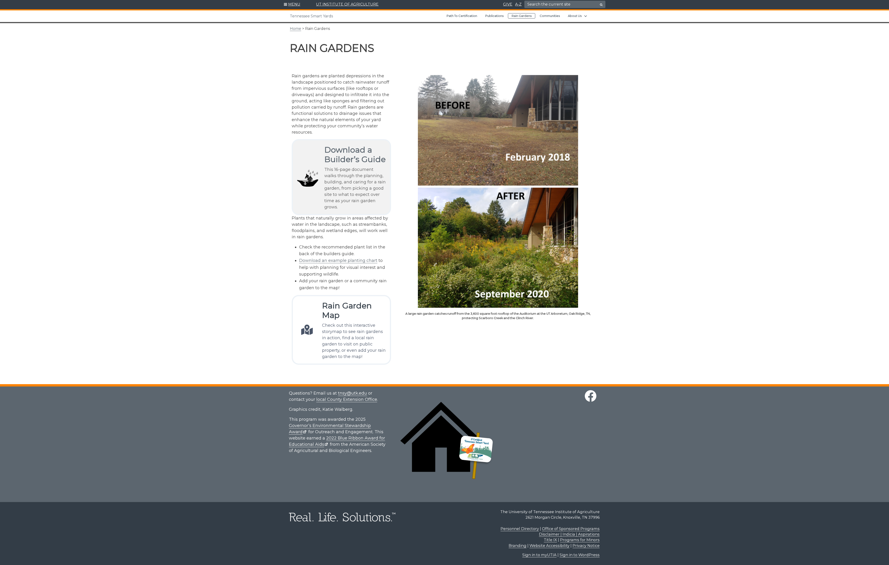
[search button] (601, 4)
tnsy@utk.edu (352, 393)
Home (295, 28)
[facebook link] (590, 396)
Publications (494, 16)
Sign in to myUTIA (539, 554)
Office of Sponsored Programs (571, 528)
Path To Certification (462, 16)
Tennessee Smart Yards (311, 16)
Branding (517, 545)
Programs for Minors (580, 539)
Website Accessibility (549, 545)
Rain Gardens (522, 16)
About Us (575, 16)
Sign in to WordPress (580, 554)
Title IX (550, 539)
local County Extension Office (346, 399)
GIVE (507, 4)
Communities (550, 16)
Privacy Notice (586, 545)
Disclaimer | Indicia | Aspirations (569, 534)
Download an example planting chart (338, 260)
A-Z (518, 4)
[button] (292, 4)
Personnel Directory (520, 528)
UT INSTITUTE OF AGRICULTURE (347, 4)
